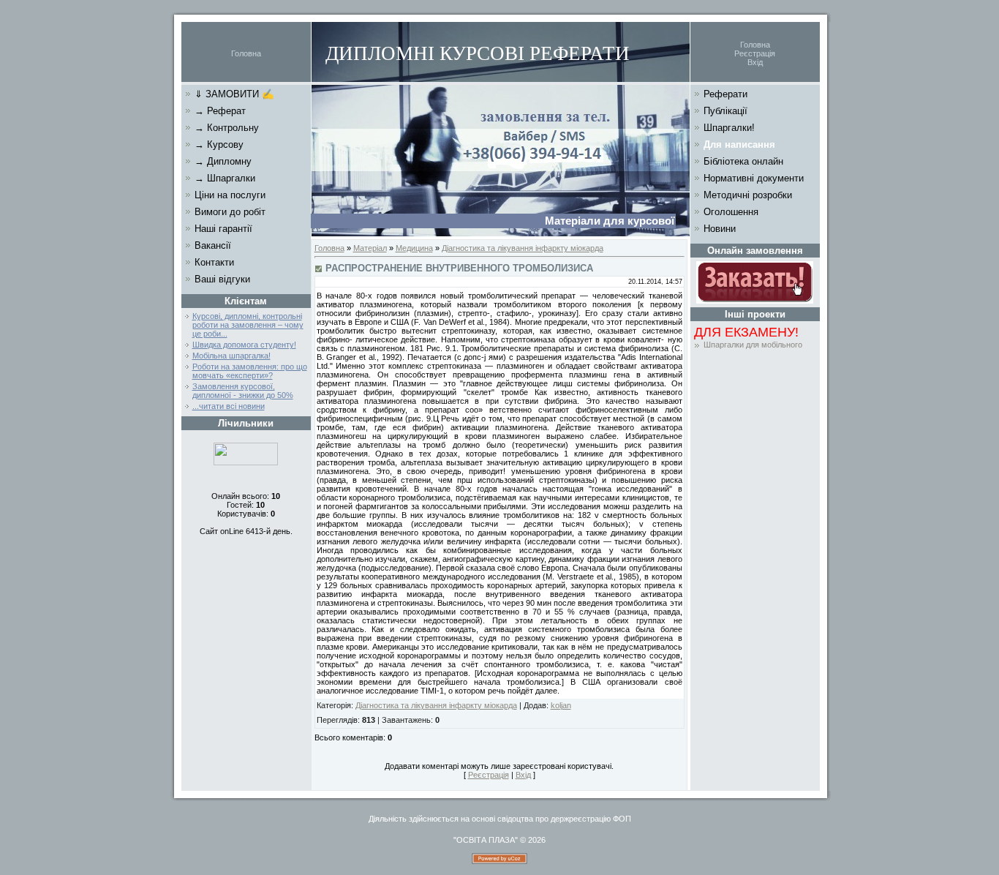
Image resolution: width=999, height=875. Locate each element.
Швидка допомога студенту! (244, 344)
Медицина (414, 248)
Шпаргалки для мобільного (753, 344)
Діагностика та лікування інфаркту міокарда (522, 248)
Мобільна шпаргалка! (231, 355)
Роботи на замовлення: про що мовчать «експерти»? (249, 371)
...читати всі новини (228, 406)
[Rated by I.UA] (246, 462)
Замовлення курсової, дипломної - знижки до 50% (242, 390)
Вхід (755, 62)
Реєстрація (754, 53)
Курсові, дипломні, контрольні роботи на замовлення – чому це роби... (248, 325)
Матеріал (370, 248)
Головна (246, 53)
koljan (561, 705)
